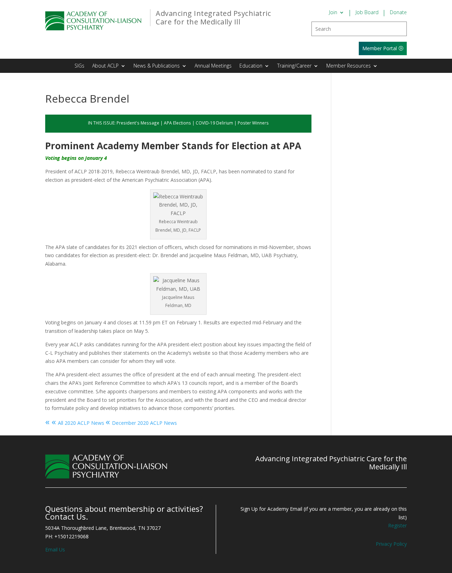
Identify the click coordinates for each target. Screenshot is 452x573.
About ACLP (105, 66)
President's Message (138, 123)
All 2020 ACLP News (74, 422)
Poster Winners (253, 123)
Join (333, 13)
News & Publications (156, 66)
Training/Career (294, 66)
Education (250, 66)
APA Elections (177, 123)
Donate (398, 13)
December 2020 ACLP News (141, 422)
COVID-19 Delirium (214, 123)
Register (397, 525)
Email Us (55, 549)
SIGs (79, 66)
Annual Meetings (213, 66)
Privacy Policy (391, 543)
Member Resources (348, 66)
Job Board (367, 13)
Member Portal (379, 48)
